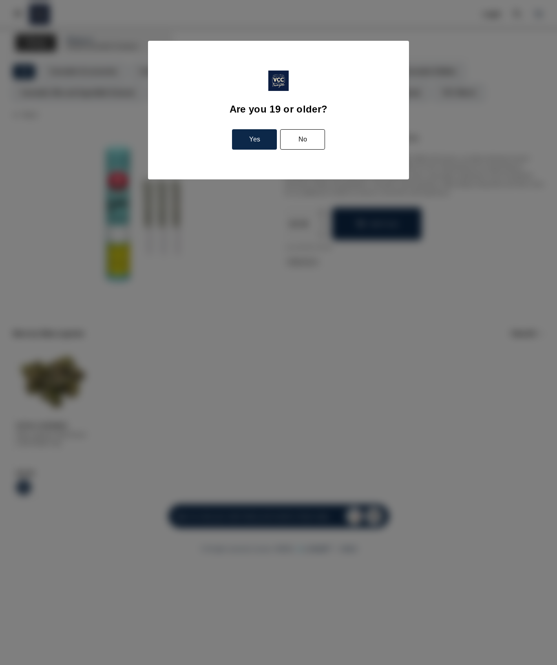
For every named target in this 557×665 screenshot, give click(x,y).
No (302, 139)
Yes (254, 139)
